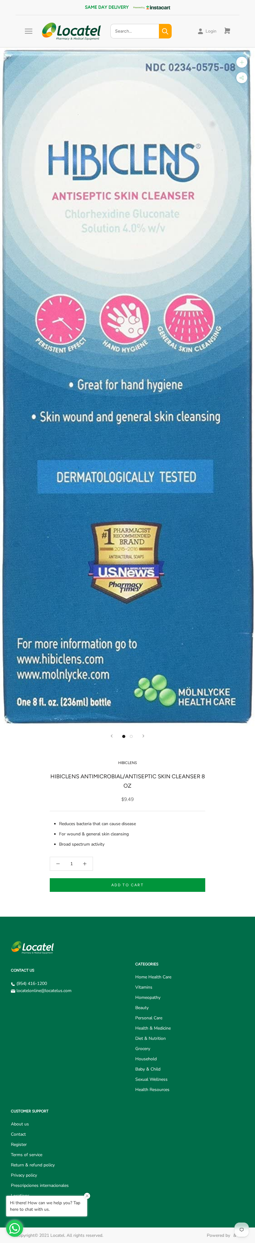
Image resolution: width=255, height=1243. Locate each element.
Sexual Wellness (151, 1079)
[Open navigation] (28, 31)
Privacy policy (24, 1175)
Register (19, 1144)
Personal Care (148, 1018)
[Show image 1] (123, 736)
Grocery (142, 1049)
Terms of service (26, 1155)
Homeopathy (147, 997)
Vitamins (143, 987)
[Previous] (112, 736)
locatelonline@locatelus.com (44, 991)
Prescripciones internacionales (40, 1185)
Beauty (142, 1008)
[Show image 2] (131, 736)
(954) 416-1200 (31, 983)
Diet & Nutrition (150, 1038)
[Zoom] (241, 62)
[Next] (143, 736)
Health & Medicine (153, 1028)
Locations (20, 1196)
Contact (18, 1134)
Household (146, 1059)
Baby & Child (147, 1069)
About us (20, 1124)
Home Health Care (153, 977)
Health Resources (152, 1090)
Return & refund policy (33, 1165)
